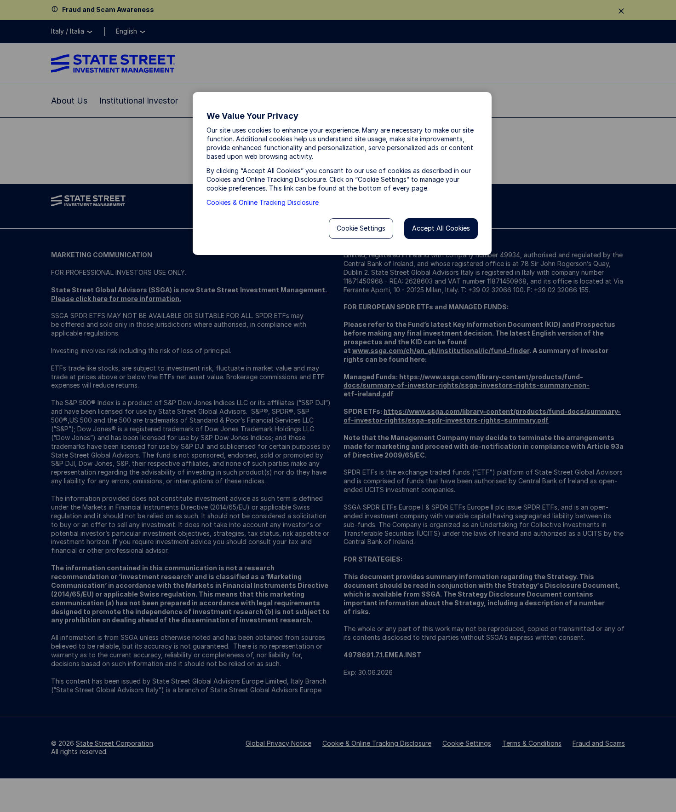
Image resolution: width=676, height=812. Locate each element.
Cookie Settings (361, 228)
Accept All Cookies (441, 228)
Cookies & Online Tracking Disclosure (262, 202)
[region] (342, 173)
